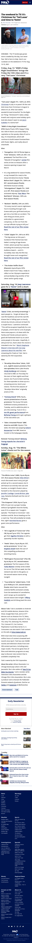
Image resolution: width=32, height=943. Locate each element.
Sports (17, 817)
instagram (17, 926)
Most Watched (6, 728)
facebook (14, 926)
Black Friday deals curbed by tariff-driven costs (11, 745)
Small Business (4, 882)
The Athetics (18, 833)
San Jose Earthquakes (20, 836)
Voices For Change (19, 867)
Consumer (3, 806)
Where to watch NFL (6, 893)
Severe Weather (5, 829)
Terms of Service (17, 722)
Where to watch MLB (6, 898)
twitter (23, 926)
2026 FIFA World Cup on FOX (20, 820)
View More (27, 728)
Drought (3, 801)
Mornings (18, 793)
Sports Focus (18, 856)
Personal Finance (5, 878)
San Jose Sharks (18, 835)
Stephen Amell (9, 549)
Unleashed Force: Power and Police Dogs (5, 853)
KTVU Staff (17, 893)
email (9, 926)
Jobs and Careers (19, 895)
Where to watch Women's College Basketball (5, 911)
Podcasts (3, 808)
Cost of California (5, 848)
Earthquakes (4, 828)
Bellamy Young (10, 415)
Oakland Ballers (18, 831)
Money (3, 876)
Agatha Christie (17, 536)
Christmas (5, 104)
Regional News (20, 876)
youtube (12, 926)
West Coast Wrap (5, 810)
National (3, 797)
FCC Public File (18, 914)
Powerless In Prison (6, 850)
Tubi (16, 690)
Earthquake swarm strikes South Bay (9, 731)
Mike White (24, 478)
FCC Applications (19, 915)
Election (3, 813)
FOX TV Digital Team (16, 22)
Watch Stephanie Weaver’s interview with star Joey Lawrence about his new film (15, 348)
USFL (16, 838)
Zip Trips (17, 795)
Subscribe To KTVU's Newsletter (20, 909)
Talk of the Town (19, 858)
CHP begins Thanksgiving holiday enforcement (9, 738)
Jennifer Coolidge (7, 493)
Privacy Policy (17, 721)
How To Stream (18, 892)
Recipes (17, 801)
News (3, 793)
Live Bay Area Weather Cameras (6, 822)
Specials (17, 842)
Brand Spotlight (18, 872)
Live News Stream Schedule (19, 904)
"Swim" (13, 286)
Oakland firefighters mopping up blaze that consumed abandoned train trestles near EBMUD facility (19, 762)
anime (24, 160)
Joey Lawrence (24, 284)
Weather (4, 817)
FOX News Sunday (5, 811)
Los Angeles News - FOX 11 (19, 879)
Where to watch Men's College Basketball (6, 907)
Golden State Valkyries (20, 828)
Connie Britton (19, 493)
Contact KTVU (18, 897)
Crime (2, 799)
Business (3, 804)
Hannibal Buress (15, 521)
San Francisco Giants (20, 826)
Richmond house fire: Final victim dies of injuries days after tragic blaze (19, 776)
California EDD (4, 844)
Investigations (6, 842)
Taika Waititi (9, 567)
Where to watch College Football (5, 896)
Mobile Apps (18, 907)
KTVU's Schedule (19, 902)
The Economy (4, 880)
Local (2, 795)
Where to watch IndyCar (5, 904)
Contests (17, 799)
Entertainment (24, 22)
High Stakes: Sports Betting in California (19, 850)
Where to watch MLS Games (6, 918)
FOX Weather (4, 833)
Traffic (16, 797)
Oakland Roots (18, 829)
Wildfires (3, 803)
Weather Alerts (4, 819)
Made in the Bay (19, 852)
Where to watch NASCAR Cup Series (6, 901)
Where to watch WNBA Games (6, 915)
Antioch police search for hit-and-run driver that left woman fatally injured (20, 769)
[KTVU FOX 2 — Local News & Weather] (5, 2)
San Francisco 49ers (19, 822)
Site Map (17, 912)
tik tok (20, 926)
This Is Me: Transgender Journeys (20, 860)
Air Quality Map (5, 824)
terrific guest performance (14, 412)
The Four (17, 847)
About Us (18, 890)
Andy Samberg (10, 371)
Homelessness (4, 846)
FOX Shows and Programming (18, 899)
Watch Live (25, 2)
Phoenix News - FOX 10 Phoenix (20, 882)
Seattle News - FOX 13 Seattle (20, 885)
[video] (27, 733)
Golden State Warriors (20, 824)
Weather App (4, 831)
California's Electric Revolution (19, 845)
